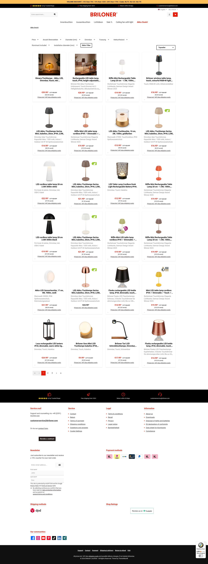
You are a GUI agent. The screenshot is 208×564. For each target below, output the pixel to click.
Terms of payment (77, 421)
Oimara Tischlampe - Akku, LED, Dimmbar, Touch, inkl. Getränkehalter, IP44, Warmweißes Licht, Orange (49, 79)
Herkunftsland (119, 40)
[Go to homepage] (104, 14)
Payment (95, 550)
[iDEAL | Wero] (117, 456)
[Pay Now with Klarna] (147, 456)
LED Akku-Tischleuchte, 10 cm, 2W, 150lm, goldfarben (122, 132)
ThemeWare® (123, 558)
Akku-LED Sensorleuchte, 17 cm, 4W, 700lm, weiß (49, 291)
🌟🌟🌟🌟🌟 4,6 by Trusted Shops (43, 6)
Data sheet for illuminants (156, 428)
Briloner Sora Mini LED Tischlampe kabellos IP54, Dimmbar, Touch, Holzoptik (85, 344)
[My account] (169, 14)
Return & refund (120, 550)
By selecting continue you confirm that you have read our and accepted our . (47, 491)
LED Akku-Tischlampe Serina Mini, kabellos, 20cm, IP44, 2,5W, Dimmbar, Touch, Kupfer (86, 291)
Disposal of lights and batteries (158, 421)
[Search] (54, 14)
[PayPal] (139, 456)
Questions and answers (79, 428)
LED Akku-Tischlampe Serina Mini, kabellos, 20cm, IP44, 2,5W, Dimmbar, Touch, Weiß (86, 238)
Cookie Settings (76, 431)
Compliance (150, 431)
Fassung (102, 40)
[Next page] (56, 373)
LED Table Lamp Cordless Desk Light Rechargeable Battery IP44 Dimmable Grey (122, 185)
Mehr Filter (86, 45)
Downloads (150, 417)
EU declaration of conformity (157, 424)
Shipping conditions (77, 424)
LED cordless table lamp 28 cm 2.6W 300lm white (49, 185)
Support (80, 550)
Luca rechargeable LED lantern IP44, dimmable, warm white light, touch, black (49, 344)
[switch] (201, 555)
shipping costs (94, 556)
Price (34, 40)
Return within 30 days (126, 6)
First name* (33, 469)
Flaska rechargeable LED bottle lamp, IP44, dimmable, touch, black (122, 291)
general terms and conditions (42, 494)
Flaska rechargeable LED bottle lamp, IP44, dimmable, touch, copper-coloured (158, 344)
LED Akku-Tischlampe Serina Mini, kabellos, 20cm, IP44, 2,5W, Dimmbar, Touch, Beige (159, 132)
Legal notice (112, 424)
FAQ (129, 550)
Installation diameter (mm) (64, 45)
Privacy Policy (34, 486)
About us (149, 414)
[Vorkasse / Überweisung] (124, 456)
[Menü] (204, 542)
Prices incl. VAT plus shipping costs (49, 97)
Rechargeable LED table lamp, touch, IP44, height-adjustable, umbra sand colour (85, 79)
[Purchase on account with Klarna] (109, 456)
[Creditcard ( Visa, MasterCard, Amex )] (132, 456)
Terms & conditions (115, 414)
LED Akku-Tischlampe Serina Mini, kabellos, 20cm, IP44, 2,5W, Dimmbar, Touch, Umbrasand (86, 185)
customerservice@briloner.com (168, 6)
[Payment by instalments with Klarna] (155, 456)
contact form (43, 428)
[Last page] (61, 373)
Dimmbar (88, 40)
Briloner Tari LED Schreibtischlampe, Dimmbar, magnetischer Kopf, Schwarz (122, 344)
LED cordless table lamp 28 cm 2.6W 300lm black (49, 238)
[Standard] (35, 510)
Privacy (111, 421)
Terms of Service (47, 486)
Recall (110, 417)
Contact (73, 414)
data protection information (51, 490)
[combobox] (41, 14)
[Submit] (59, 465)
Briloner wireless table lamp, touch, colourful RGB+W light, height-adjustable (158, 79)
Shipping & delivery (106, 550)
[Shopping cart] (175, 14)
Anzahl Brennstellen (50, 40)
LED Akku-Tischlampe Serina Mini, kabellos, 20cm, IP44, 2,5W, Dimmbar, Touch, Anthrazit (49, 132)
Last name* (33, 477)
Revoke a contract (47, 439)
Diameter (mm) (72, 40)
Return (72, 417)
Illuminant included (39, 45)
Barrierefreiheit (113, 428)
